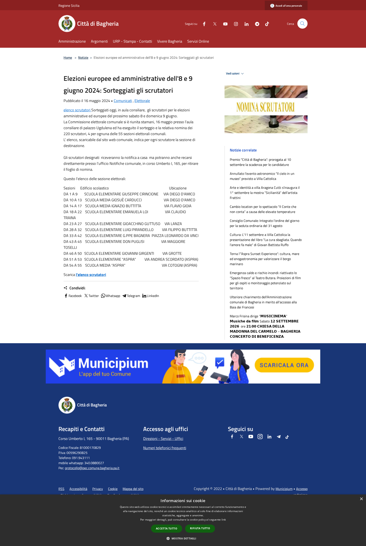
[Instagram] (234, 23)
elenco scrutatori (77, 110)
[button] (183, 538)
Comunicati (123, 101)
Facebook (75, 295)
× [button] (361, 499)
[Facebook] (202, 23)
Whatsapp (113, 295)
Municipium (284, 488)
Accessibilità (78, 488)
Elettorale (142, 101)
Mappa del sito (133, 488)
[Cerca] (302, 23)
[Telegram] (255, 23)
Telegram (133, 295)
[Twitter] (213, 23)
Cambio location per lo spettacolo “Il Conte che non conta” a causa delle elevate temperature (263, 209)
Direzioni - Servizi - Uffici (163, 438)
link (224, 519)
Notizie (83, 57)
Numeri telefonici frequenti (164, 448)
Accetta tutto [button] (166, 528)
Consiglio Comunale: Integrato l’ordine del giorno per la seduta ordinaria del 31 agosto (264, 223)
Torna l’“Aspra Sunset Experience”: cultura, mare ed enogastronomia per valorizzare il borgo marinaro (264, 258)
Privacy (97, 488)
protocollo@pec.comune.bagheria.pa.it (92, 467)
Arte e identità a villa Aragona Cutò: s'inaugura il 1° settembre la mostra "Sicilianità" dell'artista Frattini (265, 192)
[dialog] (183, 520)
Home (68, 57)
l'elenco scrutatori (91, 274)
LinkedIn (153, 295)
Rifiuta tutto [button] (200, 528)
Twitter (94, 295)
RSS (61, 488)
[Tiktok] (265, 23)
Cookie (113, 488)
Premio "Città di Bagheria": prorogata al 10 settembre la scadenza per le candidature (260, 162)
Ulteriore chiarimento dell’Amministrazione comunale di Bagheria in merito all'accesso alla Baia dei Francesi (263, 302)
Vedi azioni (233, 73)
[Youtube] (223, 23)
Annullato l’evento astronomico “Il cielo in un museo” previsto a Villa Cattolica (262, 176)
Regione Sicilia (68, 5)
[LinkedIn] (245, 23)
